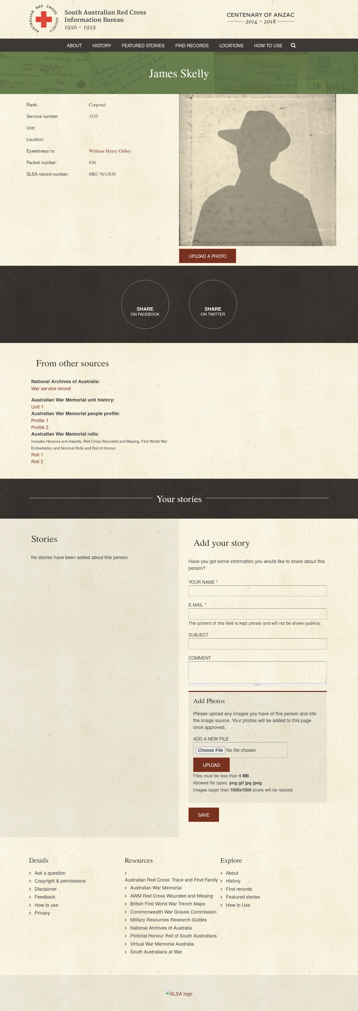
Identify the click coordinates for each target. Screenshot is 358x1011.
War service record (51, 388)
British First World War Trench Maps (167, 903)
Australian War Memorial (156, 887)
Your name (203, 582)
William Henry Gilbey (110, 151)
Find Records (192, 45)
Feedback (45, 896)
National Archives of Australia (161, 927)
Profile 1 (39, 420)
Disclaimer (46, 888)
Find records (239, 888)
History (102, 45)
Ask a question (50, 872)
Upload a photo (207, 256)
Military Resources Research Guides (168, 919)
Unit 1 (37, 406)
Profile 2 (39, 427)
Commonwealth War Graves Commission (173, 911)
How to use (46, 904)
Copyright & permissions (60, 880)
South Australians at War (156, 951)
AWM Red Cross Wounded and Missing (171, 895)
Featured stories (143, 45)
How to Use (268, 45)
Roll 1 (37, 454)
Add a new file (211, 738)
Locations (231, 45)
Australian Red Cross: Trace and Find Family (171, 879)
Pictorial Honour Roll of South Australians (173, 935)
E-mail (197, 604)
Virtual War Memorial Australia (162, 943)
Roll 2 (37, 461)
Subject (198, 634)
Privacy (42, 912)
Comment (199, 657)
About (74, 45)
